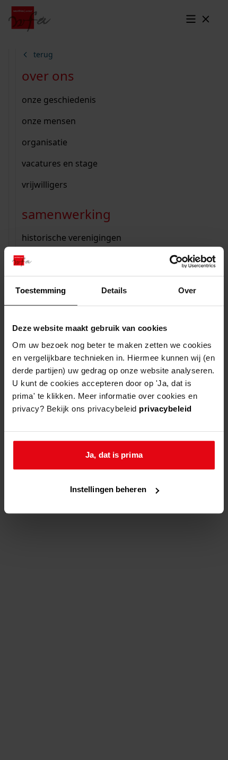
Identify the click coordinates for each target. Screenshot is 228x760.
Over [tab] (187, 290)
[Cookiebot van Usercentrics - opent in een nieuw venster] (169, 261)
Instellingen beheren (108, 489)
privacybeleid (165, 408)
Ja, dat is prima (114, 454)
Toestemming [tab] (40, 290)
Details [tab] (114, 290)
